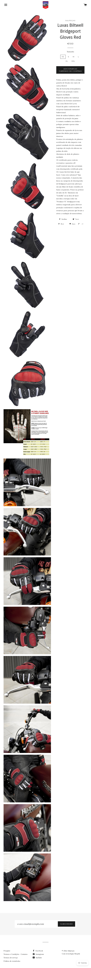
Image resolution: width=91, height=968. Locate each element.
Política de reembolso (12, 961)
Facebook (39, 951)
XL (67, 61)
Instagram (39, 954)
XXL (73, 61)
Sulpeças (71, 951)
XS (63, 57)
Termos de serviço (11, 958)
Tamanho (70, 52)
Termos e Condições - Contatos (15, 954)
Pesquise (7, 951)
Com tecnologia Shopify (71, 954)
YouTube (38, 958)
